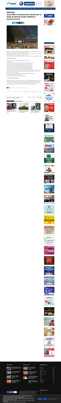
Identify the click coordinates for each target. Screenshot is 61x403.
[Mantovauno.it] (30, 3)
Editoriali (24, 8)
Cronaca (12, 8)
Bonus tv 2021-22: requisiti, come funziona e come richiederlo (34, 97)
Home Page (13, 12)
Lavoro (36, 8)
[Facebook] (41, 393)
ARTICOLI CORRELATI (10, 101)
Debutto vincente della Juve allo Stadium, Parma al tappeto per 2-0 (33, 381)
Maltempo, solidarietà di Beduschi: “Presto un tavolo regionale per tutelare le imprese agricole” (36, 111)
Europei (14, 87)
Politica (15, 8)
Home (9, 8)
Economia (28, 8)
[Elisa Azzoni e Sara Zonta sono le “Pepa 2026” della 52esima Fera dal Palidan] (12, 106)
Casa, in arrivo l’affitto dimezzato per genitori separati (15, 376)
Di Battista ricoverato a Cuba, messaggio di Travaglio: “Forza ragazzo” (16, 381)
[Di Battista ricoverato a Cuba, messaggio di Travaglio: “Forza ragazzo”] (9, 381)
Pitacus (23, 87)
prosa (25, 87)
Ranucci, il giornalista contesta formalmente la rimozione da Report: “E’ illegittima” (33, 377)
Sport (34, 8)
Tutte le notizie (50, 8)
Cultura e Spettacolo (20, 8)
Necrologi (46, 8)
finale (17, 87)
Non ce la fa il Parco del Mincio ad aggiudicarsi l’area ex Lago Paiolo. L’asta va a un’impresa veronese (15, 97)
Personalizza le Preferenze (52, 398)
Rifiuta (45, 398)
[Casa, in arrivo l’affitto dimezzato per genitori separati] (9, 376)
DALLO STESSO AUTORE (18, 101)
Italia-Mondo (42, 8)
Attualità (31, 8)
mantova (20, 87)
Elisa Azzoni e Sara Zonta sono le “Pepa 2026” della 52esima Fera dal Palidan (12, 111)
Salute (39, 8)
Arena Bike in (11, 87)
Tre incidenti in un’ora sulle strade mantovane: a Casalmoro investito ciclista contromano (23, 111)
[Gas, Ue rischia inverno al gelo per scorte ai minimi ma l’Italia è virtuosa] (9, 372)
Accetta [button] (40, 398)
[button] (53, 8)
